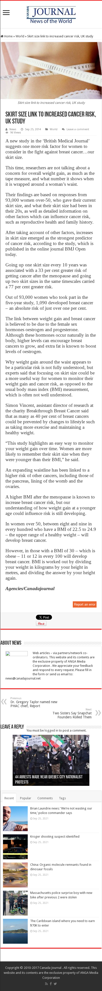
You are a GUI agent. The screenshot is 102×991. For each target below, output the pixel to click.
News (12, 129)
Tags (62, 798)
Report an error (84, 604)
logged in (51, 730)
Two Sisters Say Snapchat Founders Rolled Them (72, 713)
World (20, 36)
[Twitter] (55, 984)
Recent (9, 798)
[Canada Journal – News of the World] (51, 13)
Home (8, 36)
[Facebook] (50, 984)
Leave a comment (78, 129)
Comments (45, 798)
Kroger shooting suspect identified (54, 836)
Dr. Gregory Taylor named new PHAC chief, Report (33, 702)
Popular (25, 798)
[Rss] (46, 984)
